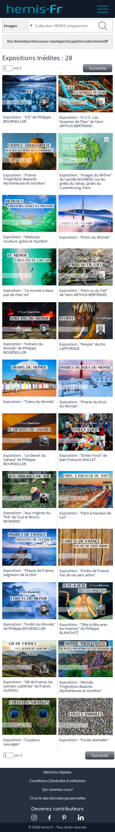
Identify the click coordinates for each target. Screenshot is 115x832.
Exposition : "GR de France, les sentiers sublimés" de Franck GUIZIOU (28, 686)
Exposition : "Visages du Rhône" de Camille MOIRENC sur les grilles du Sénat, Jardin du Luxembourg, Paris (85, 181)
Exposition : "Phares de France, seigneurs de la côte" (28, 572)
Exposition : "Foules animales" (84, 739)
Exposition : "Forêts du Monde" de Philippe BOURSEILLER (29, 626)
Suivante (97, 68)
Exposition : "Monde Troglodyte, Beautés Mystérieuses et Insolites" (80, 686)
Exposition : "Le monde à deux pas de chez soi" (28, 292)
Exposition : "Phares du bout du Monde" (83, 404)
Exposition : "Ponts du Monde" (84, 237)
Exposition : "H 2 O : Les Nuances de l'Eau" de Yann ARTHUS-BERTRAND (81, 121)
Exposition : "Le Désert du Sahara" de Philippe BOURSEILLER (24, 459)
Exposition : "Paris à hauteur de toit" (85, 515)
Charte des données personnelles (57, 798)
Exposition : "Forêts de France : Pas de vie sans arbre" (84, 572)
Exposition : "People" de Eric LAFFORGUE (82, 346)
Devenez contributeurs (57, 808)
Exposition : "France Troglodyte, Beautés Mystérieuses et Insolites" (24, 179)
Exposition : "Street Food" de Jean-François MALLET (83, 457)
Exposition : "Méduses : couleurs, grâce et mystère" (25, 239)
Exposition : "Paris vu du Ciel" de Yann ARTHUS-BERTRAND (83, 292)
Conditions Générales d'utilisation (58, 781)
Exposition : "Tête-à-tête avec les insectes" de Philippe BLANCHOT (83, 628)
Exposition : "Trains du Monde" (28, 401)
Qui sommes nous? (57, 789)
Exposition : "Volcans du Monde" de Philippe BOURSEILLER (23, 348)
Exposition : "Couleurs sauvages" (21, 742)
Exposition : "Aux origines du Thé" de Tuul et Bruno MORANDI (27, 517)
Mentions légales (57, 772)
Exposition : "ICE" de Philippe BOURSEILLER (27, 119)
